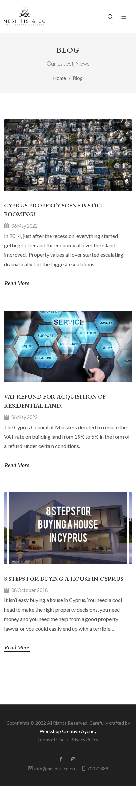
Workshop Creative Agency (68, 731)
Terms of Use (51, 739)
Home (59, 78)
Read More (17, 283)
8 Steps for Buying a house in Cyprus (63, 578)
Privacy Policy (84, 739)
